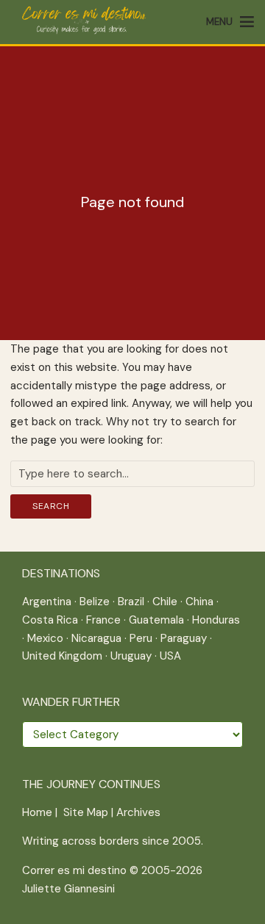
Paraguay (183, 638)
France (103, 620)
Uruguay (131, 656)
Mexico (45, 638)
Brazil (131, 601)
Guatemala (156, 620)
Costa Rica (50, 620)
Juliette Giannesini (68, 888)
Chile (164, 601)
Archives (138, 812)
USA (170, 656)
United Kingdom (62, 656)
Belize (95, 601)
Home (37, 812)
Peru (141, 638)
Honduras (216, 620)
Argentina (46, 601)
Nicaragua (96, 638)
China (199, 601)
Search (50, 506)
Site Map (85, 812)
